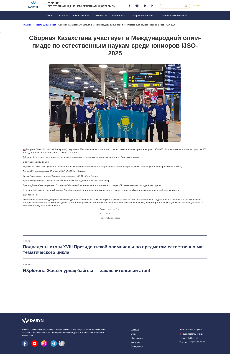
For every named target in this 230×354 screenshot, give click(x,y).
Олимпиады (118, 15)
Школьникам (79, 15)
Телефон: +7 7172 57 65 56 (192, 342)
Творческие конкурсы (143, 15)
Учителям (99, 15)
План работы (137, 346)
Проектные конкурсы (173, 15)
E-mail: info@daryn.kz (189, 338)
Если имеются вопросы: (190, 330)
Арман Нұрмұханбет (109, 209)
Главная (49, 15)
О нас (62, 15)
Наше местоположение (192, 334)
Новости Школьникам (45, 24)
